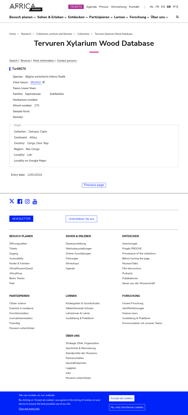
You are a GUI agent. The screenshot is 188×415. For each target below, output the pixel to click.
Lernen (71, 296)
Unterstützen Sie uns (81, 219)
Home (12, 34)
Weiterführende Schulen (79, 308)
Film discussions (131, 268)
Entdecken (130, 236)
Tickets (13, 248)
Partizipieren (19, 296)
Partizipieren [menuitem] (99, 18)
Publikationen (130, 278)
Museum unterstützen (22, 328)
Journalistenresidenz (20, 318)
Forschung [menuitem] (138, 18)
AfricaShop (15, 273)
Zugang (13, 253)
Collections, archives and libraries (54, 34)
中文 (176, 7)
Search (13, 60)
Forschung (131, 296)
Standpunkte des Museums (81, 353)
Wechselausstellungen (79, 248)
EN (163, 7)
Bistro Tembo (17, 278)
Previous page (94, 185)
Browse (25, 60)
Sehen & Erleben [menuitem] (50, 18)
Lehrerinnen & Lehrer (78, 313)
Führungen (72, 258)
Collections (83, 34)
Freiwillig (14, 323)
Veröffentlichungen (133, 308)
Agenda (91, 7)
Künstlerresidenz (18, 313)
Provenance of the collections (139, 253)
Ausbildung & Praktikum (80, 318)
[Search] (177, 17)
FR (157, 7)
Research (26, 34)
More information (43, 60)
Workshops (72, 263)
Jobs (68, 373)
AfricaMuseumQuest (21, 268)
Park (12, 283)
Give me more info (29, 408)
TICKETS (76, 7)
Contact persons (67, 60)
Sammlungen (130, 243)
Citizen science (17, 303)
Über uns (73, 336)
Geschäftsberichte (76, 363)
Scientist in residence (21, 308)
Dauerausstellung (76, 243)
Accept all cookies (122, 398)
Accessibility (16, 258)
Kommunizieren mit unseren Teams (142, 323)
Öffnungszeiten (18, 243)
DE (169, 7)
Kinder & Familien (19, 263)
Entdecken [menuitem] (76, 18)
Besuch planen (21, 236)
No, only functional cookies (127, 407)
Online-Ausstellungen (78, 253)
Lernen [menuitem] (119, 18)
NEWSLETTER (21, 219)
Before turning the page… (136, 258)
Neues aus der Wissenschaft (138, 283)
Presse (103, 7)
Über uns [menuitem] (158, 18)
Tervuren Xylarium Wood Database (113, 34)
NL (152, 7)
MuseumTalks (130, 263)
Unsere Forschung (132, 303)
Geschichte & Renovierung (81, 348)
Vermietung (118, 7)
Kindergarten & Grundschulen (83, 303)
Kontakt (134, 7)
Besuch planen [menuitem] (21, 18)
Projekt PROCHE (132, 248)
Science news (130, 313)
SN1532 (35, 82)
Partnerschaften (75, 358)
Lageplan (71, 368)
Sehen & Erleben (78, 236)
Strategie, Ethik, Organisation (82, 343)
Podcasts (127, 273)
